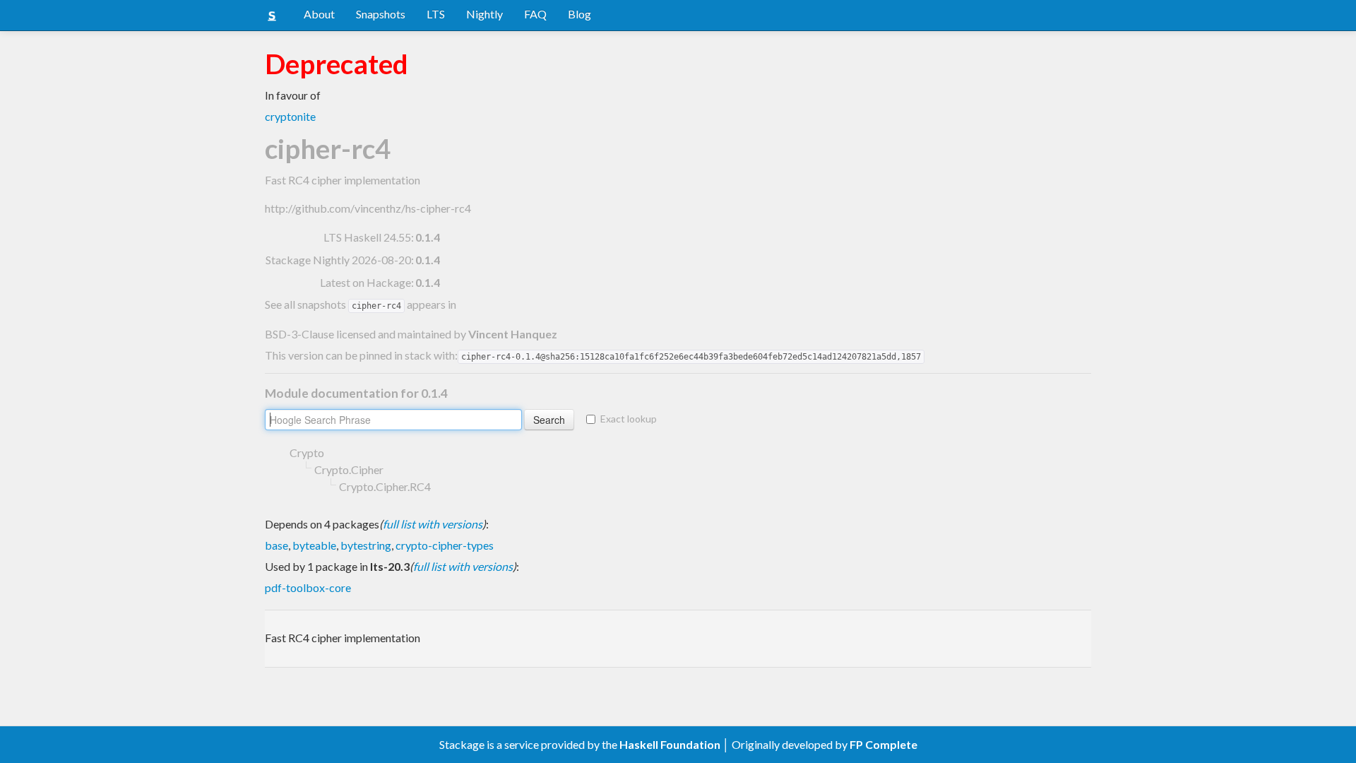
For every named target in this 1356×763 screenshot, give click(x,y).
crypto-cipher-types (445, 545)
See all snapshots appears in (360, 304)
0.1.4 (427, 237)
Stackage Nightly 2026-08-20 (338, 259)
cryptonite (290, 116)
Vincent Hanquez (512, 334)
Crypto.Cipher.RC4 (385, 486)
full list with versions (432, 524)
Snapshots (380, 13)
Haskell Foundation (669, 744)
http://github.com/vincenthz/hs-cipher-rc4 (368, 208)
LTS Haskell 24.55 (367, 237)
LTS (436, 13)
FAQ (535, 13)
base (276, 545)
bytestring (365, 545)
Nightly (484, 13)
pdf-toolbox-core (308, 587)
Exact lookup (628, 419)
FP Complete (883, 744)
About (319, 13)
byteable (314, 545)
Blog (579, 13)
